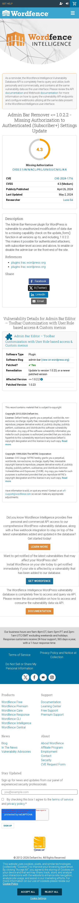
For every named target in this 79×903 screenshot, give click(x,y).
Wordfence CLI (11, 719)
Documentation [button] (39, 611)
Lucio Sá (68, 199)
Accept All (28, 891)
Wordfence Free (11, 702)
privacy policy (16, 804)
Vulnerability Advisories (16, 751)
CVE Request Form (53, 764)
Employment (49, 751)
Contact (46, 756)
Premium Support (52, 714)
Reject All (51, 891)
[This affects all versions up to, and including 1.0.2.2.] (41, 379)
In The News (9, 747)
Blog (4, 743)
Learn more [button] (39, 546)
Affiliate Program (52, 747)
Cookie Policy (10, 883)
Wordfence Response (15, 714)
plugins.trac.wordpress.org (28, 262)
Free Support (49, 710)
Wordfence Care (12, 710)
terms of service (62, 799)
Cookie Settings (38, 898)
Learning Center (51, 706)
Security (46, 760)
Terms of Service (19, 655)
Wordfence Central (13, 727)
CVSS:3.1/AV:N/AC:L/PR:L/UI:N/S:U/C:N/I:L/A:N (39, 169)
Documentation (51, 702)
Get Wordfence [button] (39, 581)
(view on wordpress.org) (55, 359)
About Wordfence (52, 743)
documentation (14, 92)
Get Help (7, 3)
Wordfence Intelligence (16, 723)
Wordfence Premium (14, 706)
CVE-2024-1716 (64, 178)
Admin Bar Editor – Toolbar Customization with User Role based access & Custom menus (39, 341)
